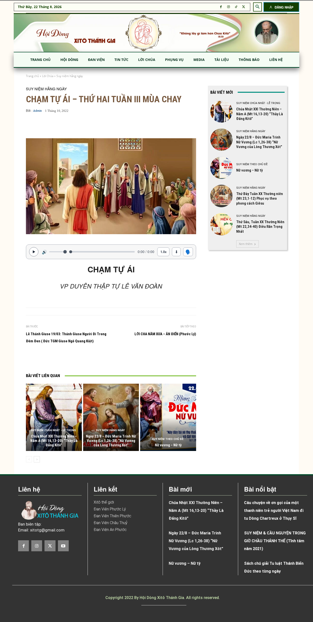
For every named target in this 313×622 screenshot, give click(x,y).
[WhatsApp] (106, 359)
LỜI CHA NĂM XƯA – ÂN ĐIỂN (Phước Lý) (165, 334)
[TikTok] (236, 7)
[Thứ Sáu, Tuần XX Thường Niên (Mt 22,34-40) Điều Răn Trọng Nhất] (221, 224)
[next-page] (37, 459)
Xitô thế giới (104, 502)
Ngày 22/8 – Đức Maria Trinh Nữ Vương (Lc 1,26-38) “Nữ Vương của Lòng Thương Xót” (111, 440)
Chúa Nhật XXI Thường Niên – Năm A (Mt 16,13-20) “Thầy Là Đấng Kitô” (54, 440)
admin (37, 110)
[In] (61, 359)
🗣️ (188, 251)
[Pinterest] (95, 359)
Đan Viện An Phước (110, 529)
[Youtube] (63, 545)
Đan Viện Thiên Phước (112, 516)
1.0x (163, 251)
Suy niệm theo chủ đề (167, 439)
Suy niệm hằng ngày (69, 76)
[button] (257, 7)
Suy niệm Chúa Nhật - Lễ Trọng (53, 430)
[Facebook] (221, 7)
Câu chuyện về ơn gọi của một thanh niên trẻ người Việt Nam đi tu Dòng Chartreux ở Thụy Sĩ (273, 510)
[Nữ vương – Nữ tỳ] (168, 417)
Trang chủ (32, 76)
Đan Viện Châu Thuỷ (110, 522)
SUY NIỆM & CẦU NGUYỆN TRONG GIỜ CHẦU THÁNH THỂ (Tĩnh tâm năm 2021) (275, 541)
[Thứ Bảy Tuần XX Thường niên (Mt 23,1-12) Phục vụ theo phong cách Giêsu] (221, 196)
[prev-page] (29, 459)
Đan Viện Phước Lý (110, 509)
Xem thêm (246, 244)
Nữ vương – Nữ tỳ (168, 445)
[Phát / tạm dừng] (33, 251)
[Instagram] (228, 7)
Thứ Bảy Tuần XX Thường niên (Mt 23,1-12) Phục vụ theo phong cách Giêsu (259, 199)
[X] (243, 7)
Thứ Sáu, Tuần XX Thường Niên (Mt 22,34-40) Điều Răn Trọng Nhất (260, 227)
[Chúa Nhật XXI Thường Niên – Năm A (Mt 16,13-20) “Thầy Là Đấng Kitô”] (54, 417)
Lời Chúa (47, 76)
